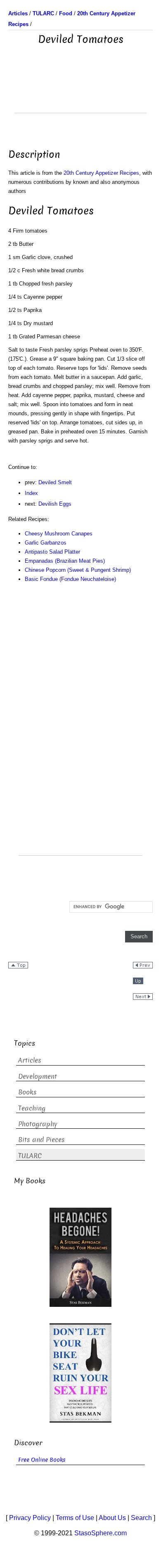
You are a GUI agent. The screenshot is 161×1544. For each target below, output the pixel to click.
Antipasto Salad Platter (52, 552)
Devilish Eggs (54, 504)
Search (141, 1517)
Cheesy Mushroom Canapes (58, 534)
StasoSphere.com (100, 1533)
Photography (37, 1124)
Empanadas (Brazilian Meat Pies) (65, 561)
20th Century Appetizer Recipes (101, 173)
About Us (112, 1517)
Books (27, 1092)
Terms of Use (75, 1517)
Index (31, 493)
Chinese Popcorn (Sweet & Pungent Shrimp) (78, 570)
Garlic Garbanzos (45, 543)
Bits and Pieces (41, 1139)
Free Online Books (42, 1460)
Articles (29, 1060)
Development (37, 1076)
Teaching (31, 1108)
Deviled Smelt (55, 482)
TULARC (30, 1155)
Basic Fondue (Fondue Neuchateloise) (70, 579)
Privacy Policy (30, 1517)
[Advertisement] (80, 92)
